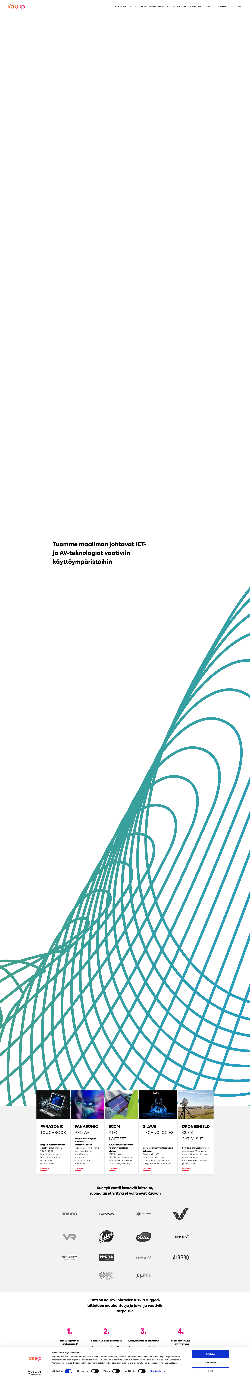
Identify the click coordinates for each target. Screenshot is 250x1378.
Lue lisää (44, 1169)
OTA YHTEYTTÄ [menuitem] (223, 7)
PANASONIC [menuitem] (121, 7)
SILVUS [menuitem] (143, 7)
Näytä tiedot (155, 1371)
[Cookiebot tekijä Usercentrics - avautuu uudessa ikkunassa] (34, 1373)
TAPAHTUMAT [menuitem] (195, 7)
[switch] (95, 1371)
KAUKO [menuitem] (209, 7)
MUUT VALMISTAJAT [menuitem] (176, 7)
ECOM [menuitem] (133, 7)
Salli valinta (210, 1362)
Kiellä (210, 1371)
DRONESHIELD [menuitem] (156, 7)
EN (239, 7)
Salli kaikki (210, 1354)
